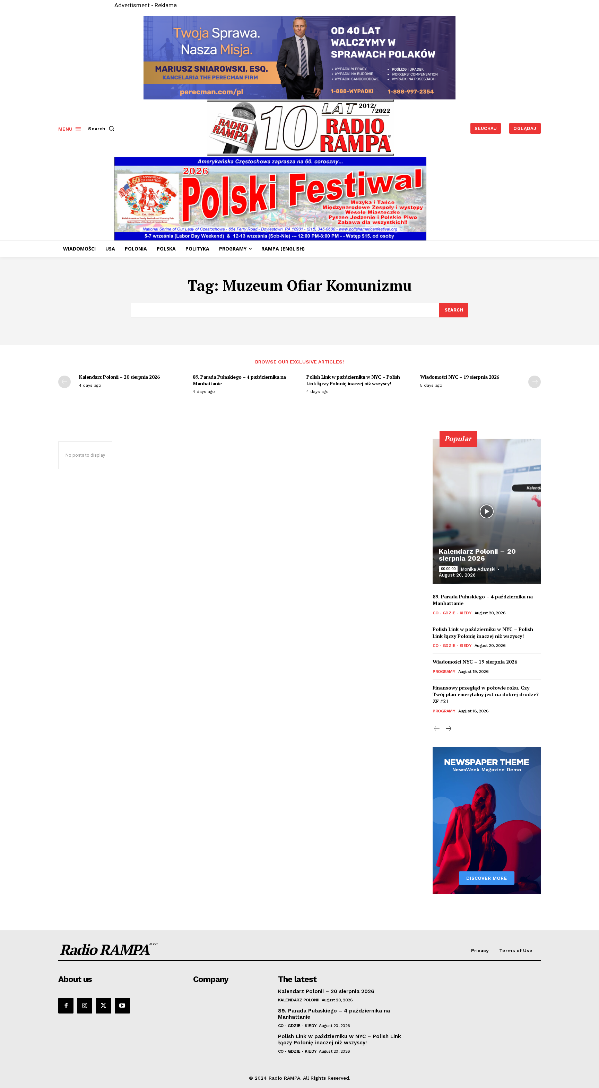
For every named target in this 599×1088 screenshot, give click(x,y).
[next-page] (534, 382)
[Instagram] (84, 1005)
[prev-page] (64, 382)
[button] (102, 128)
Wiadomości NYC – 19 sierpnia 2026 (459, 377)
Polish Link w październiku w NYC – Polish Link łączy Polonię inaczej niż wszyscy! (353, 380)
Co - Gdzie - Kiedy (452, 613)
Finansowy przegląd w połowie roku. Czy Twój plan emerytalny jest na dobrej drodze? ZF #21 (486, 694)
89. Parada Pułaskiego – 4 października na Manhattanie (239, 380)
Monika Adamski (478, 569)
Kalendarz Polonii (299, 1000)
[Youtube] (122, 1005)
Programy (444, 671)
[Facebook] (65, 1005)
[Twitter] (103, 1005)
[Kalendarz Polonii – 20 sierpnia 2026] (487, 511)
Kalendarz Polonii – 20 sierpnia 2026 (119, 377)
